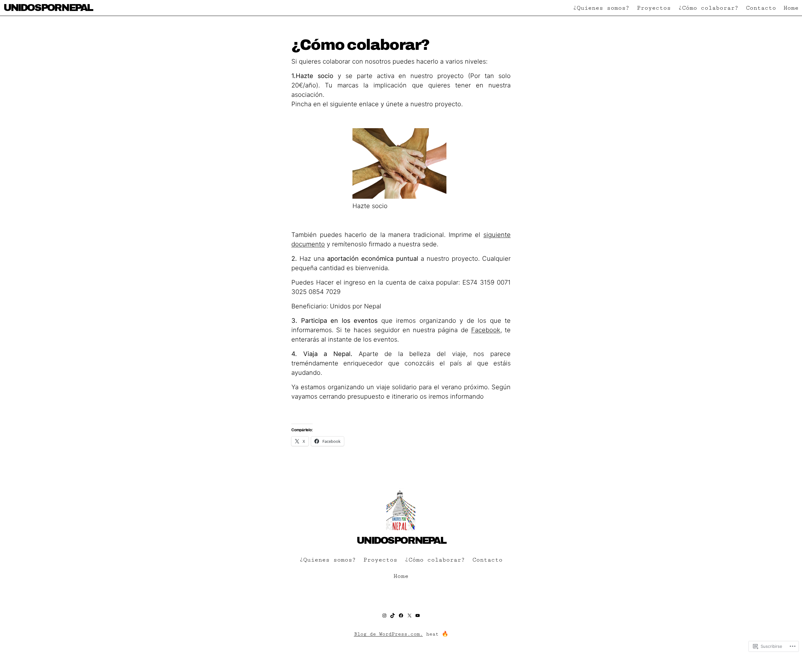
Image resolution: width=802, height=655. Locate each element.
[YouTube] (417, 615)
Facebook (485, 330)
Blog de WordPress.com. (388, 634)
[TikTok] (392, 615)
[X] (409, 615)
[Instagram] (384, 615)
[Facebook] (401, 615)
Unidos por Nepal (47, 7)
